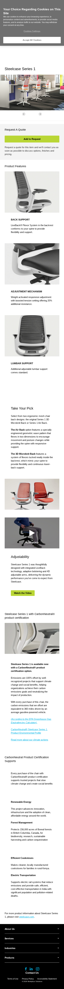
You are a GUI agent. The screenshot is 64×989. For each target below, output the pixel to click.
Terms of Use (12, 979)
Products (9, 957)
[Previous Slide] (24, 114)
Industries (10, 948)
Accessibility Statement (47, 979)
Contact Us (32, 973)
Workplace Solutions (35, 981)
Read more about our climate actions (29, 739)
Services (9, 938)
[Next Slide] (40, 114)
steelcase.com (26, 916)
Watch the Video (23, 593)
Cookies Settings (32, 31)
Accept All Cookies (32, 40)
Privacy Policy (28, 979)
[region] (32, 23)
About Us (10, 928)
